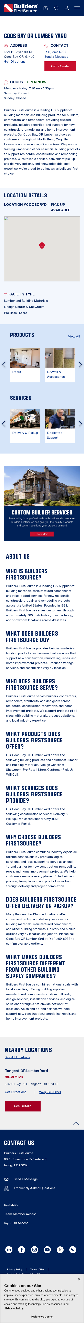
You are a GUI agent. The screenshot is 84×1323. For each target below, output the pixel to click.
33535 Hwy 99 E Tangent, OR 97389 (31, 1084)
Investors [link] (11, 1205)
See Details (22, 1106)
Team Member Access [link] (20, 1214)
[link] (21, 8)
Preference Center (42, 1316)
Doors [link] (16, 372)
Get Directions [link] (14, 61)
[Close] (79, 1279)
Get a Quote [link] (60, 66)
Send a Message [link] (56, 57)
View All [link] (74, 336)
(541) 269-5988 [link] (55, 52)
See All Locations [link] (17, 1057)
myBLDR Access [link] (16, 1223)
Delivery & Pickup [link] (25, 433)
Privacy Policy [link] (14, 1269)
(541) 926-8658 (50, 1092)
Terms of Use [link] (37, 1269)
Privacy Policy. (14, 1308)
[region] (42, 1298)
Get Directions (15, 1092)
